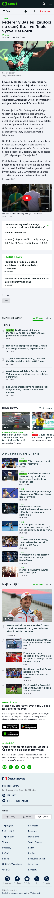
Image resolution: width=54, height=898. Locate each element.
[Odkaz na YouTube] (23, 767)
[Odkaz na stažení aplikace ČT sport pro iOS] (10, 726)
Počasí (5, 853)
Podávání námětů (36, 858)
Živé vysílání (8, 831)
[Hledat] (44, 4)
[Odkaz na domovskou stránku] (13, 4)
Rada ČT (32, 847)
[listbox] (27, 816)
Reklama (32, 831)
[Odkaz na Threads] (29, 767)
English (5, 893)
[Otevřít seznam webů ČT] (50, 4)
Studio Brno (33, 836)
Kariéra (31, 853)
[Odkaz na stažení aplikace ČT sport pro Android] (28, 726)
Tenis (5, 18)
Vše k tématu (45, 408)
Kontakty (32, 869)
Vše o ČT (6, 869)
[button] (27, 198)
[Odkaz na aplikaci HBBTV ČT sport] (10, 734)
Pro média (33, 825)
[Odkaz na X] (17, 767)
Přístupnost (35, 893)
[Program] (33, 11)
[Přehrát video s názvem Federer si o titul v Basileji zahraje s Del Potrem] (27, 198)
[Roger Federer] (27, 56)
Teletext (6, 842)
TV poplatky (8, 836)
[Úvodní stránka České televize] (13, 778)
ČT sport (5, 35)
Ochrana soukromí (19, 893)
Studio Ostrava (35, 842)
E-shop (5, 858)
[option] (11, 817)
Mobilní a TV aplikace (12, 864)
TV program (8, 825)
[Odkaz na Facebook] (10, 767)
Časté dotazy (34, 864)
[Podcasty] (25, 11)
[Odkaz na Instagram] (4, 767)
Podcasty (6, 847)
